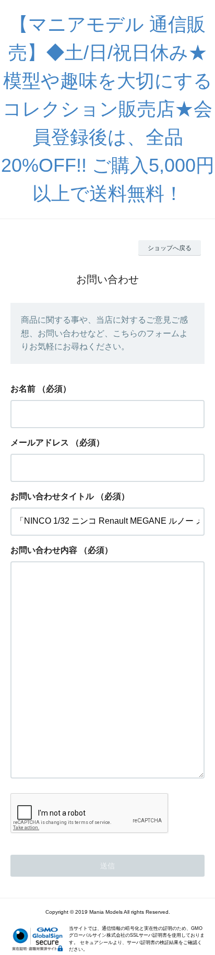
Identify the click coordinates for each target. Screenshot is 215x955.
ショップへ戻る (170, 248)
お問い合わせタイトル (52, 496)
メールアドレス (39, 442)
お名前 (22, 388)
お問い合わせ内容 (43, 550)
